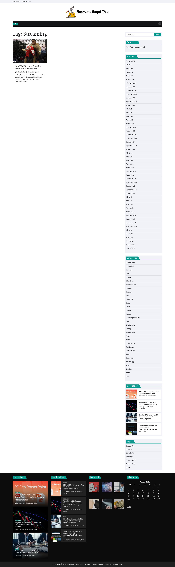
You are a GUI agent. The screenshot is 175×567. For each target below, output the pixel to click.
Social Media (130, 351)
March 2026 (130, 79)
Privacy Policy (131, 460)
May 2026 (129, 72)
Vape (127, 376)
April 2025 (129, 120)
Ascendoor (99, 564)
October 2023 (130, 186)
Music (128, 336)
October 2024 (130, 142)
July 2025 (129, 109)
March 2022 (130, 245)
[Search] (159, 23)
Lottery (128, 329)
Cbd (127, 274)
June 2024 (129, 157)
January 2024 (130, 175)
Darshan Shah (20, 503)
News (128, 340)
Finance (128, 292)
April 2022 (129, 241)
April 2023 (129, 208)
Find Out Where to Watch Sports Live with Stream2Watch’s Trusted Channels (148, 428)
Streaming (129, 358)
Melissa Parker (21, 72)
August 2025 (130, 105)
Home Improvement (133, 318)
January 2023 (130, 219)
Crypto (128, 277)
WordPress (118, 564)
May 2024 (129, 160)
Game (128, 303)
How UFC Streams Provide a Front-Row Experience (28, 67)
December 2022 (131, 223)
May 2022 (129, 237)
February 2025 (131, 127)
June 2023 (129, 201)
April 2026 (129, 76)
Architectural (130, 262)
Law (127, 321)
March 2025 (130, 124)
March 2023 (130, 212)
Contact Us (129, 446)
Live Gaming (130, 325)
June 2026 (129, 68)
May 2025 (129, 116)
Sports (128, 354)
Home (128, 467)
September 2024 (131, 146)
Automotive (130, 266)
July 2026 (129, 65)
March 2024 (130, 168)
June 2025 (129, 113)
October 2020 (130, 248)
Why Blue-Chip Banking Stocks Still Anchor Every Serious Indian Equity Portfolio (148, 405)
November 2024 (131, 138)
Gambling (129, 299)
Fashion (128, 288)
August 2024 (130, 149)
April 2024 (129, 164)
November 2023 (131, 182)
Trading (129, 369)
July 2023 (129, 197)
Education (129, 281)
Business (129, 270)
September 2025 (131, 101)
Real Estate (130, 347)
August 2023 (130, 193)
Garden (128, 307)
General (128, 310)
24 (129, 499)
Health (128, 314)
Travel (128, 373)
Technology (130, 362)
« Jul (129, 507)
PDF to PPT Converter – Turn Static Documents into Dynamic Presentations (149, 394)
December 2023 (131, 179)
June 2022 (129, 234)
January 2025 (130, 131)
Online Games (130, 343)
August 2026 (130, 61)
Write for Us (130, 453)
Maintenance (130, 332)
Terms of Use (130, 464)
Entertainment (131, 285)
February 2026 (131, 83)
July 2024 (129, 153)
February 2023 (131, 215)
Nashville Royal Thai (75, 564)
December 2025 (131, 90)
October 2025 (130, 98)
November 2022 (131, 226)
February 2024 (131, 171)
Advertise (129, 457)
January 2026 (130, 87)
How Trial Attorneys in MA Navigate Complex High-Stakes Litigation (148, 417)
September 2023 (131, 190)
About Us (129, 449)
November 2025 (131, 94)
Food (127, 296)
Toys (127, 365)
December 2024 (131, 135)
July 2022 (129, 230)
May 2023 (129, 204)
